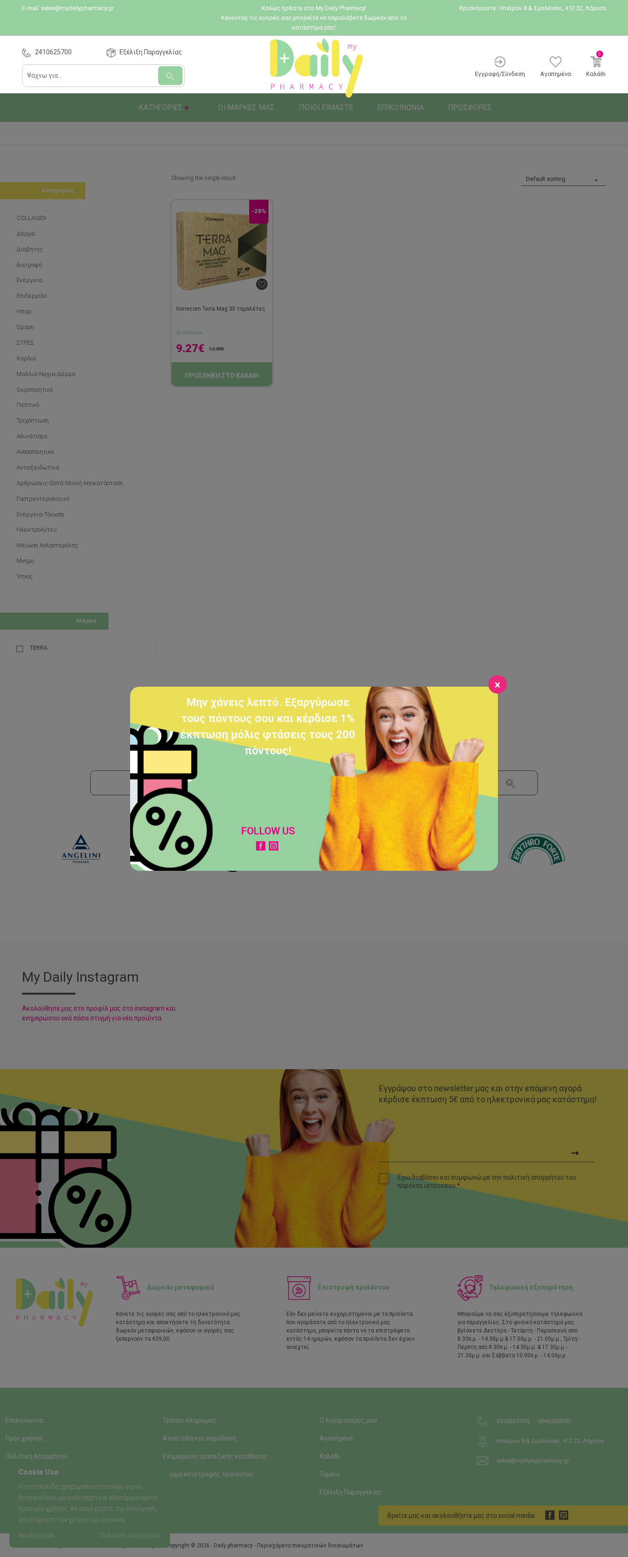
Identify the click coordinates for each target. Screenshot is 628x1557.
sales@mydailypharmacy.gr (77, 8)
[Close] (497, 684)
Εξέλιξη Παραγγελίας (151, 52)
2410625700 (53, 52)
